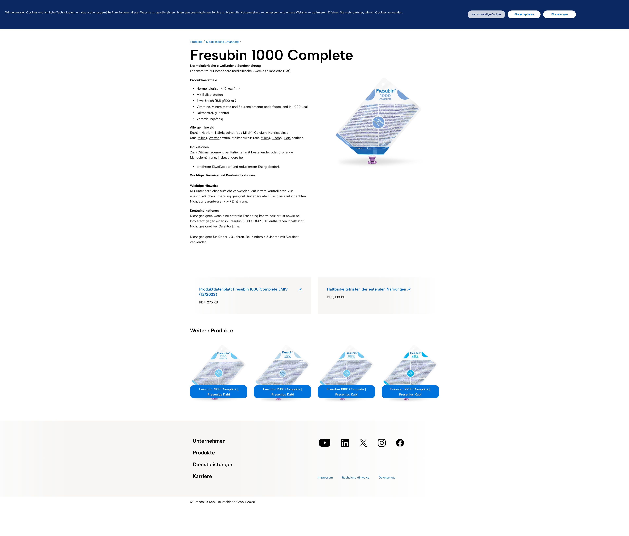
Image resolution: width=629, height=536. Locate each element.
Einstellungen (559, 14)
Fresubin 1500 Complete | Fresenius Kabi (282, 391)
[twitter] (363, 443)
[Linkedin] (345, 443)
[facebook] (400, 443)
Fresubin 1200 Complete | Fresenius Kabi (218, 391)
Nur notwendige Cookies (486, 14)
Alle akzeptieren (524, 14)
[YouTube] (325, 443)
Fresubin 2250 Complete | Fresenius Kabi (410, 391)
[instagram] (381, 443)
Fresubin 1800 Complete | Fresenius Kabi (346, 391)
